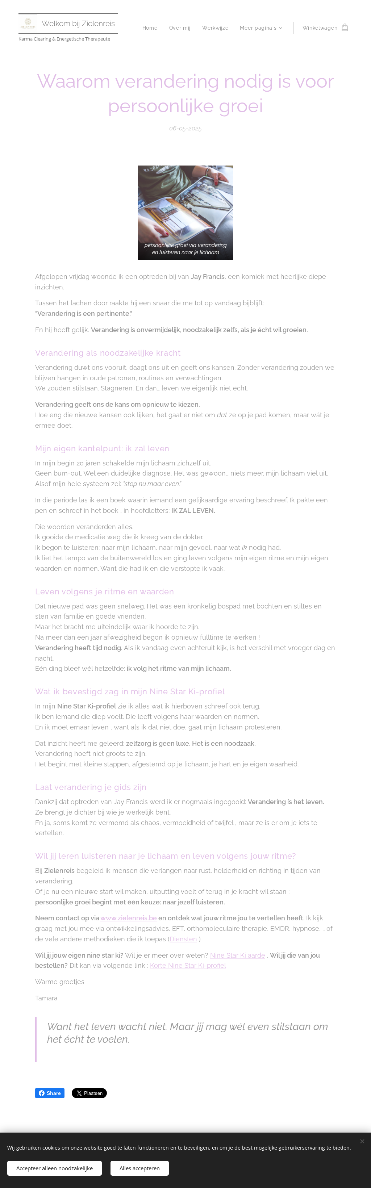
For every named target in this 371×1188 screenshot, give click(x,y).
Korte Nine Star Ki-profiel (188, 965)
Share (54, 1093)
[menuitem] (152, 28)
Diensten (183, 939)
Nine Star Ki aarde (237, 955)
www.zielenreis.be (128, 918)
